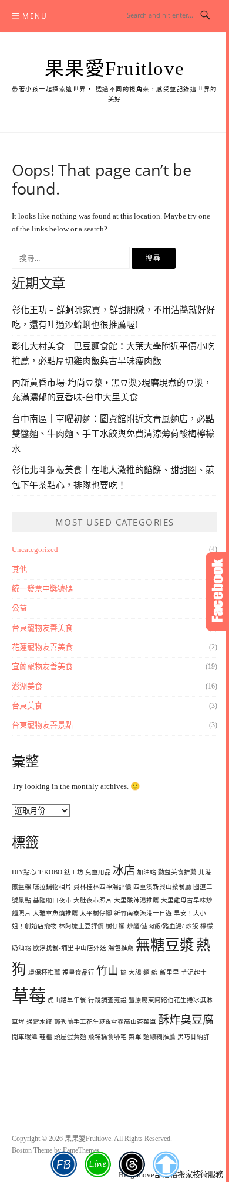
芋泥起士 (194, 972)
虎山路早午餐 (67, 1000)
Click (217, 591)
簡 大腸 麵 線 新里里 (149, 972)
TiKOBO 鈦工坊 (60, 872)
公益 (19, 608)
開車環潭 (25, 1037)
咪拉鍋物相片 (52, 887)
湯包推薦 (121, 948)
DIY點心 (24, 872)
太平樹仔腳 (96, 913)
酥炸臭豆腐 (186, 1020)
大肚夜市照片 (92, 900)
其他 (19, 569)
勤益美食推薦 (177, 872)
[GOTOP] (166, 1164)
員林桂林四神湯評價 (102, 887)
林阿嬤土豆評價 (81, 926)
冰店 (124, 870)
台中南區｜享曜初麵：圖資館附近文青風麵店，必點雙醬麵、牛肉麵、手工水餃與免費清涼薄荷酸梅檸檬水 (113, 433)
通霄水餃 (39, 1022)
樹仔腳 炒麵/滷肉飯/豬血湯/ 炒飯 (152, 926)
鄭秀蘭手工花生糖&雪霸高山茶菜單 (105, 1022)
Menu (34, 16)
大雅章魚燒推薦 (55, 913)
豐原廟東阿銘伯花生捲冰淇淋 (171, 1000)
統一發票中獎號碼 (42, 588)
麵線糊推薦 (159, 1037)
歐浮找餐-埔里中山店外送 (69, 948)
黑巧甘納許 (193, 1037)
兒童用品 (98, 872)
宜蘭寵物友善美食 (42, 666)
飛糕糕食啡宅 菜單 (115, 1037)
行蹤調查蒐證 (107, 1000)
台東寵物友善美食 (42, 628)
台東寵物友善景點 (42, 725)
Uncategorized (35, 549)
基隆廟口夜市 (52, 900)
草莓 (29, 996)
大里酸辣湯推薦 (136, 900)
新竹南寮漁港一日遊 (143, 913)
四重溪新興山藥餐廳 (162, 887)
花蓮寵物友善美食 (42, 647)
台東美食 (27, 705)
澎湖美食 (27, 686)
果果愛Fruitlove (115, 68)
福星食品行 (78, 972)
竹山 (107, 971)
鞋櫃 (45, 1037)
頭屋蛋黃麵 (70, 1037)
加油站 (146, 872)
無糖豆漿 (165, 945)
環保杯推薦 (44, 972)
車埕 (18, 1022)
